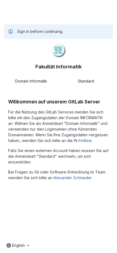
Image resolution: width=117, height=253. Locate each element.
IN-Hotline (83, 140)
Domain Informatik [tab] (31, 81)
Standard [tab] (86, 81)
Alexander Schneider (72, 177)
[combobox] (18, 245)
